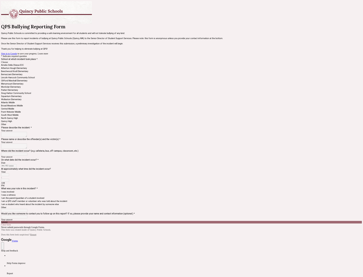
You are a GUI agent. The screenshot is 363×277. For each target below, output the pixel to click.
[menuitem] (184, 259)
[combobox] (5, 174)
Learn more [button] (43, 53)
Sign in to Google (9, 53)
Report (33, 234)
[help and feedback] (2, 245)
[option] (181, 62)
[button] (181, 222)
